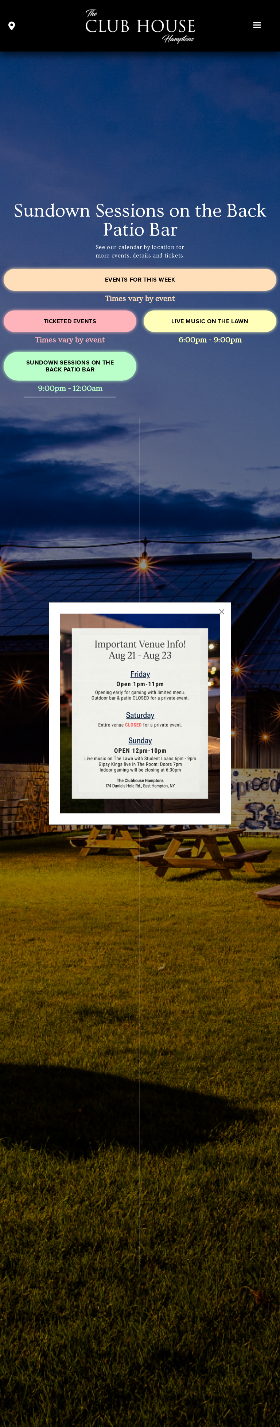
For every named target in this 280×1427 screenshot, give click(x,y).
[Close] (221, 611)
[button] (257, 24)
